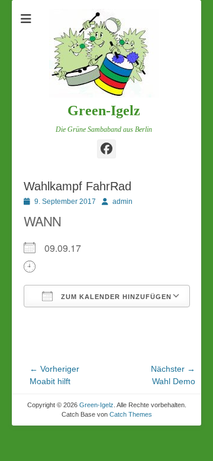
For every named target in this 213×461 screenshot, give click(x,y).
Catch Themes (130, 414)
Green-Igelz (103, 110)
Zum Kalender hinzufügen (115, 296)
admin (122, 201)
